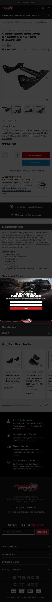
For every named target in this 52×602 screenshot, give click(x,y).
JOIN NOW (26, 308)
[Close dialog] (49, 279)
